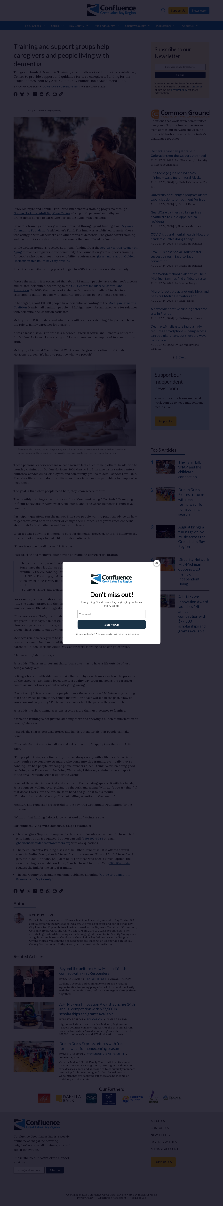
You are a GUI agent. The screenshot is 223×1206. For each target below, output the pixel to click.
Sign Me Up (111, 624)
